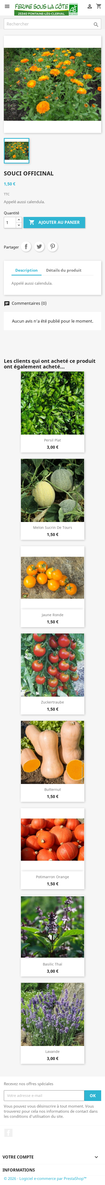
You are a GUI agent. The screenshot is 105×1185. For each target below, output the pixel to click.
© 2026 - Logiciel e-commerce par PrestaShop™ (45, 1178)
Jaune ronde (52, 614)
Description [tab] (26, 270)
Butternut (52, 789)
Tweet (39, 246)
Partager (26, 246)
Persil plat (52, 440)
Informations (19, 1170)
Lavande (52, 1051)
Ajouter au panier (54, 222)
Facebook (8, 1133)
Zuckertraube (52, 702)
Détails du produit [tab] (64, 270)
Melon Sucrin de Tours (52, 527)
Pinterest (52, 246)
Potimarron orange (52, 876)
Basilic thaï (52, 964)
